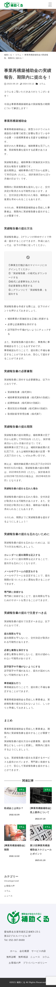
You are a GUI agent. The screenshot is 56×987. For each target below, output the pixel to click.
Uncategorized (11, 881)
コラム (42, 84)
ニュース (8, 896)
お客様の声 (9, 886)
